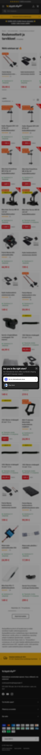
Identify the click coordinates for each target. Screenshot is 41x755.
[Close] (36, 368)
